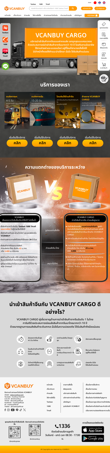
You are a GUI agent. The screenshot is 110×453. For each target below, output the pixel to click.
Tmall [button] (48, 4)
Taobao (50, 402)
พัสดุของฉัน (67, 389)
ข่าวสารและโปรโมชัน (51, 15)
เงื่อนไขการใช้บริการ (92, 385)
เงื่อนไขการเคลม (91, 389)
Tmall (49, 411)
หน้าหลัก (8, 15)
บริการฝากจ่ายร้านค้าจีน (71, 398)
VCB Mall (91, 15)
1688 (49, 406)
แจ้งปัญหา (78, 15)
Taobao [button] (33, 4)
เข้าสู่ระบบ (101, 8)
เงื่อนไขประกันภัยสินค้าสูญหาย (96, 398)
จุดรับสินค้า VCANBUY (71, 406)
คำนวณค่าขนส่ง (66, 15)
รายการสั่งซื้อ (68, 385)
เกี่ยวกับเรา (17, 15)
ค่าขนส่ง (27, 15)
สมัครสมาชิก (87, 8)
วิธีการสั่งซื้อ (37, 15)
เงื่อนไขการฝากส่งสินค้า (94, 393)
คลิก (17, 143)
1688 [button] (41, 4)
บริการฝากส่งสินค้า (70, 393)
